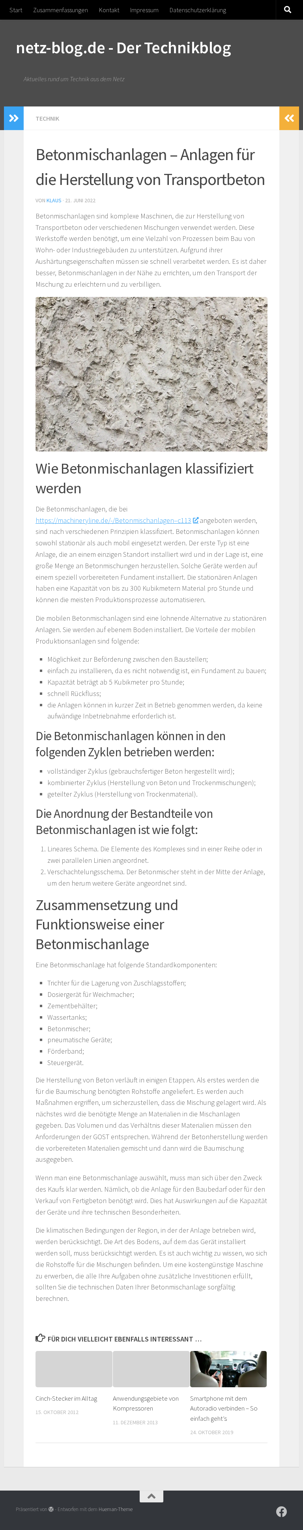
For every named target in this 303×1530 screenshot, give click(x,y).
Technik (47, 118)
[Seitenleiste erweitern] (14, 118)
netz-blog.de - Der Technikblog (123, 47)
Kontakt (109, 10)
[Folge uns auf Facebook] (281, 1511)
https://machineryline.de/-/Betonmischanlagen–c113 (113, 520)
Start (15, 10)
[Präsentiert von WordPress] (51, 1509)
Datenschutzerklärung (198, 10)
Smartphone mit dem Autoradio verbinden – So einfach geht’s (224, 1408)
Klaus (54, 200)
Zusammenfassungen (60, 10)
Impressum (144, 10)
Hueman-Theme (116, 1509)
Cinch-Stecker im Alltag (66, 1398)
